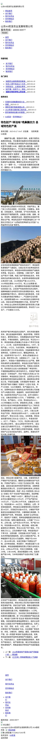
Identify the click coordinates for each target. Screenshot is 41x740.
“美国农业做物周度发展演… (16, 81)
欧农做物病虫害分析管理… (15, 112)
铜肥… (7, 104)
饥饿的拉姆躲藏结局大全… (15, 102)
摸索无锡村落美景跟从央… (15, 107)
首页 (7, 37)
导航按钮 (4, 33)
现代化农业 (9, 16)
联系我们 (8, 21)
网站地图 (11, 730)
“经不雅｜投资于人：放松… (16, 89)
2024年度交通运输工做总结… (16, 110)
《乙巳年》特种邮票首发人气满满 (25, 657)
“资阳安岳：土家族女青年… (16, 87)
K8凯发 (8, 117)
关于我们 (8, 13)
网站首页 (8, 11)
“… (16, 92)
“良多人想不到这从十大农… (16, 84)
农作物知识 (9, 19)
